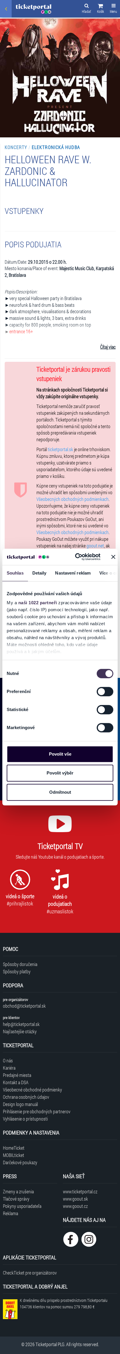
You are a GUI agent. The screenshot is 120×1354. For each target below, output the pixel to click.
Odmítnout (60, 792)
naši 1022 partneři (37, 602)
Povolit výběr (60, 772)
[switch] (105, 691)
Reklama (10, 1213)
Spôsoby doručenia (20, 964)
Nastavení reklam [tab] (73, 572)
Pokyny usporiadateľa (22, 1206)
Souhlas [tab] (15, 572)
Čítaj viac (108, 347)
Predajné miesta (17, 1075)
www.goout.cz (75, 1206)
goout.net (95, 546)
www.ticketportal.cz (80, 1191)
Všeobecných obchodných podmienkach (72, 499)
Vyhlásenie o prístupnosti (25, 1119)
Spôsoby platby (17, 971)
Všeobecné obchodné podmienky (32, 1090)
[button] (100, 9)
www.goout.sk (75, 1199)
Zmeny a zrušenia (18, 1191)
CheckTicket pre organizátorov (30, 1273)
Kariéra (9, 1068)
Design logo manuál (20, 1104)
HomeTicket (13, 1148)
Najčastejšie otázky (20, 1031)
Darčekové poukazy (20, 1162)
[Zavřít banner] (113, 557)
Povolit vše (60, 754)
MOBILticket (13, 1155)
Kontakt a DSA (16, 1082)
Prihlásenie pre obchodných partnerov (36, 1111)
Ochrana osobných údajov (26, 1097)
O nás (8, 1060)
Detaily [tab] (39, 572)
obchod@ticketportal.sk (24, 1006)
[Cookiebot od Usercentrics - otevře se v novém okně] (76, 557)
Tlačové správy (16, 1199)
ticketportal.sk (60, 449)
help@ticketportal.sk (21, 1024)
